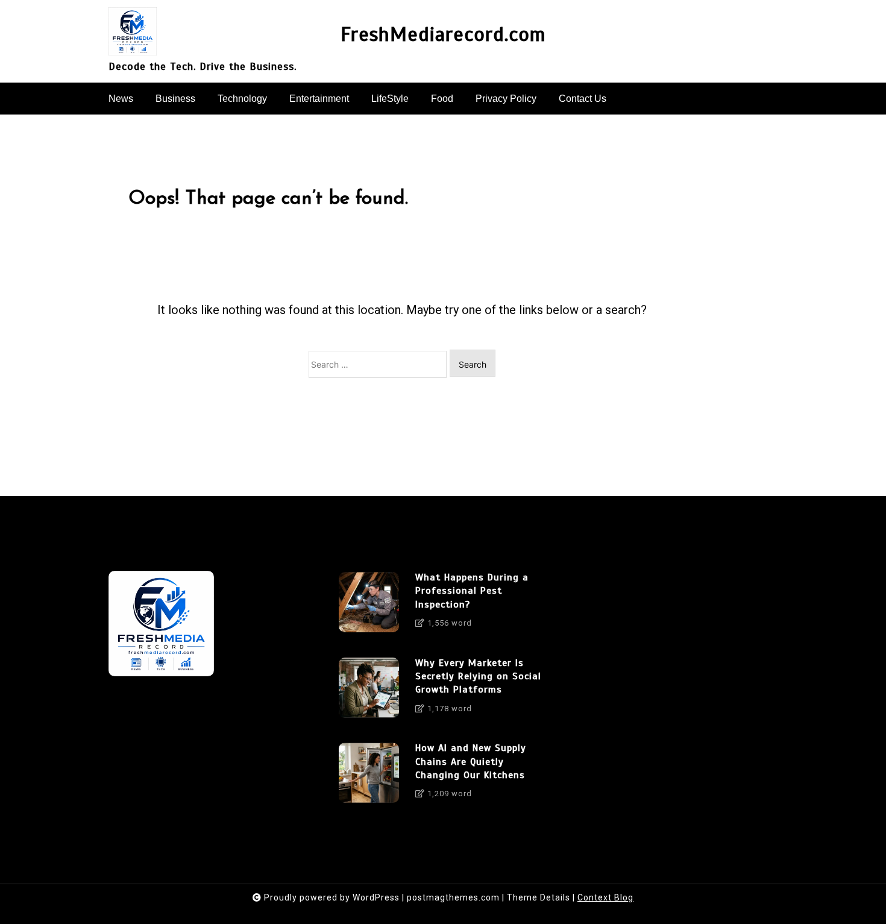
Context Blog (605, 897)
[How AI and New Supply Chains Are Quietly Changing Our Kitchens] (369, 775)
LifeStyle (390, 98)
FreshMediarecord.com (443, 35)
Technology (242, 98)
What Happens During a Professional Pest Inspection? (472, 591)
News (120, 98)
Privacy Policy (506, 98)
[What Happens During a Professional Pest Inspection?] (369, 604)
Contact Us (582, 98)
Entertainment (319, 98)
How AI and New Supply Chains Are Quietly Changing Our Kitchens (470, 761)
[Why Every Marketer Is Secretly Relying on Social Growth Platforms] (369, 690)
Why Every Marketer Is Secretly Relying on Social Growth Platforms (478, 676)
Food (442, 98)
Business (175, 98)
